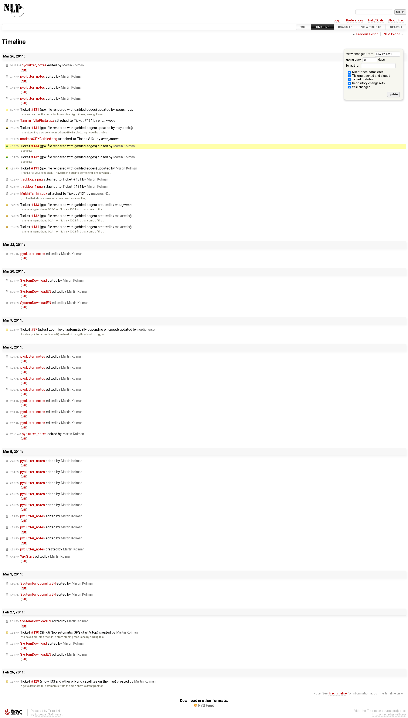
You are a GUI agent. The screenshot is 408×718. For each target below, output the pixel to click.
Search (396, 27)
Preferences (354, 20)
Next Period (392, 34)
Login (337, 20)
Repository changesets (368, 83)
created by (47, 549)
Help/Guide (376, 20)
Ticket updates (362, 79)
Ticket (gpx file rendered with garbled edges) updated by (71, 110)
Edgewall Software (48, 714)
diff (24, 69)
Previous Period (367, 34)
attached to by (62, 121)
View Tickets (371, 27)
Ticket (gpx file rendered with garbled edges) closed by (72, 146)
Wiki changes (360, 87)
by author (353, 65)
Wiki (303, 27)
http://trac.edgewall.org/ (389, 714)
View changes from (360, 54)
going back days (365, 60)
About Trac (396, 20)
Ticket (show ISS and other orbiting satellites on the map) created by (83, 681)
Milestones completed (367, 72)
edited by (47, 65)
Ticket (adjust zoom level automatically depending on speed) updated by (82, 330)
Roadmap (345, 27)
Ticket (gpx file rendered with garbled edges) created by (71, 205)
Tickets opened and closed (370, 76)
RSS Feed (206, 705)
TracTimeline (338, 693)
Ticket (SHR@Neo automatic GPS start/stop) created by (74, 632)
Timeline (322, 27)
